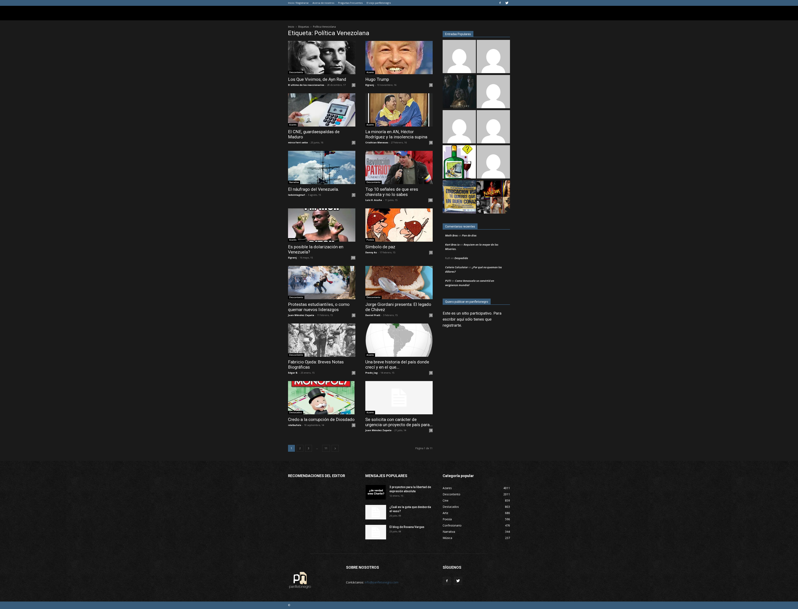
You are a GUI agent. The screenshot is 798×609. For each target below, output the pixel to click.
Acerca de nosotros (323, 2)
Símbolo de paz (380, 246)
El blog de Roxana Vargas (406, 527)
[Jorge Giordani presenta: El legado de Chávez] (399, 282)
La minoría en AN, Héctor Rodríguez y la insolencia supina (396, 134)
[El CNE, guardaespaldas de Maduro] (321, 110)
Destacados (295, 412)
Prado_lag (371, 372)
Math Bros (451, 235)
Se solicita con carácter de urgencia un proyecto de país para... (399, 422)
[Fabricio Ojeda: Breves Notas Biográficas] (321, 340)
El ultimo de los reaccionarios (306, 84)
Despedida (461, 258)
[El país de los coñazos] (459, 197)
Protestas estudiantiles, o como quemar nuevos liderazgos (319, 307)
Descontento (296, 72)
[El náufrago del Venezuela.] (321, 167)
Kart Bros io (452, 244)
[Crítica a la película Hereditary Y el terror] (459, 92)
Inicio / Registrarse (298, 2)
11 (326, 448)
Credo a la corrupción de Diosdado (321, 419)
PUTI (448, 281)
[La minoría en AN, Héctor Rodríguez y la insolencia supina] (399, 110)
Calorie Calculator (456, 267)
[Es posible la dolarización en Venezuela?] (321, 225)
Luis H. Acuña (373, 200)
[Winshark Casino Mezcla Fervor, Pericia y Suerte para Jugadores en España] (493, 57)
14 (353, 257)
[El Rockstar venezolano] (493, 197)
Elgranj (369, 84)
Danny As (371, 252)
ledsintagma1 (296, 194)
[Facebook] (500, 3)
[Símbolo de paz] (399, 225)
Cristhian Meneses (376, 142)
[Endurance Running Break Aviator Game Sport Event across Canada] (493, 162)
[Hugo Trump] (399, 57)
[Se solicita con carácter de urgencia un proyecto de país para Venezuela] (399, 397)
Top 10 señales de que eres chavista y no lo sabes (391, 192)
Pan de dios (469, 235)
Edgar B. (293, 372)
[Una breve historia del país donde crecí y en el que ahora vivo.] (399, 340)
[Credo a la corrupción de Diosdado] (321, 397)
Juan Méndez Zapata (301, 315)
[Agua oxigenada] (493, 127)
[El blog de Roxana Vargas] (375, 532)
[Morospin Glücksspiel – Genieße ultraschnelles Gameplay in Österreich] (493, 92)
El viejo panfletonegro (379, 2)
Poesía (370, 239)
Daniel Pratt (372, 315)
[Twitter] (507, 3)
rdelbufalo (294, 425)
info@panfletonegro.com (381, 582)
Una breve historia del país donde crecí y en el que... (397, 364)
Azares (370, 72)
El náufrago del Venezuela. (313, 189)
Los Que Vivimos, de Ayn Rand (317, 79)
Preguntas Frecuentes (350, 2)
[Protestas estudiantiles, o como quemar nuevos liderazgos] (321, 282)
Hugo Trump (377, 79)
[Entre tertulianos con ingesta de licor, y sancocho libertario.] (459, 162)
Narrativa (294, 182)
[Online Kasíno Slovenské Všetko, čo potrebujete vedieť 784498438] (459, 127)
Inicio (291, 26)
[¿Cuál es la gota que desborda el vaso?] (375, 512)
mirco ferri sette (298, 142)
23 (430, 200)
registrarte (452, 325)
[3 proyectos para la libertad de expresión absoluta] (375, 492)
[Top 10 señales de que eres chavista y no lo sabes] (399, 167)
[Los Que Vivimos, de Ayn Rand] (321, 57)
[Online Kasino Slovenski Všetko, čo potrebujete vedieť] (459, 57)
